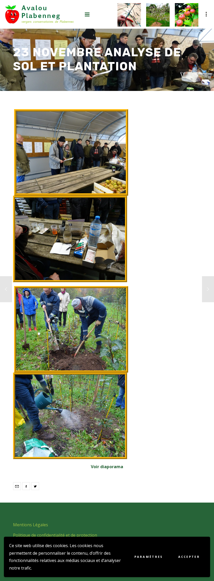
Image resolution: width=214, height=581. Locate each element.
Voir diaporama (107, 466)
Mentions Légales (30, 525)
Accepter (189, 557)
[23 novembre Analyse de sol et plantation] (17, 486)
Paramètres (148, 557)
